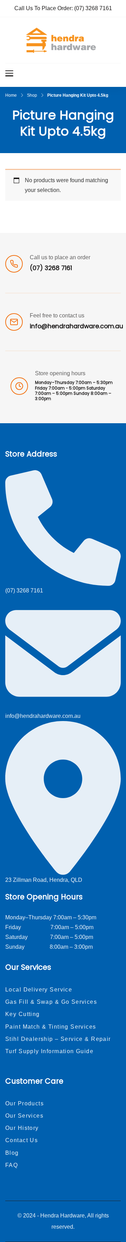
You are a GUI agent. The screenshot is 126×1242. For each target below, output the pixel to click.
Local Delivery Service (38, 990)
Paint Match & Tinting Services (50, 1027)
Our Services (24, 1116)
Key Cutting (22, 1014)
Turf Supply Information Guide (49, 1051)
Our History (22, 1128)
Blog (12, 1153)
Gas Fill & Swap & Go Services (51, 1002)
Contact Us (21, 1140)
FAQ (11, 1165)
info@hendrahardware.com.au (76, 326)
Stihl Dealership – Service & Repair (58, 1039)
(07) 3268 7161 (93, 8)
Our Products (24, 1103)
